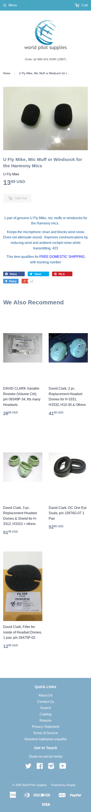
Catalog (45, 714)
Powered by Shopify (63, 785)
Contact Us (45, 701)
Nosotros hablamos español (46, 739)
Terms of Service (45, 733)
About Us (45, 695)
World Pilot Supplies (34, 785)
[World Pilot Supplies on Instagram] (51, 767)
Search (45, 708)
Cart (84, 5)
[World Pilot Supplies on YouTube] (62, 767)
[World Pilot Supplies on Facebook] (40, 767)
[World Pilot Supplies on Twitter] (28, 767)
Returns (45, 720)
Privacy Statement (45, 726)
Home (6, 73)
